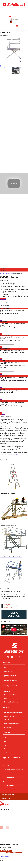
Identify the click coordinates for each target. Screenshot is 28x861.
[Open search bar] (10, 18)
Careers (6, 745)
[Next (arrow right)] (2, 860)
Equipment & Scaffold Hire (13, 712)
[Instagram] (16, 657)
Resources (7, 749)
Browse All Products (10, 680)
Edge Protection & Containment (10, 676)
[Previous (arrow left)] (0, 860)
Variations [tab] (5, 302)
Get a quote (3, 299)
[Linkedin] (7, 657)
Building (7, 691)
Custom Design (9, 716)
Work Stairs (8, 671)
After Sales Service (10, 720)
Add (1, 320)
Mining (6, 698)
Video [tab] (4, 270)
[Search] (11, 21)
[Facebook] (20, 657)
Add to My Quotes (6, 851)
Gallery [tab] (4, 269)
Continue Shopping (4, 856)
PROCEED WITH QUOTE (12, 852)
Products (2, 274)
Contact (6, 741)
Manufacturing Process (11, 723)
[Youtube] (12, 657)
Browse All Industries (11, 702)
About (6, 738)
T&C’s (6, 752)
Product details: (5, 305)
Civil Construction (10, 695)
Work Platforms (9, 274)
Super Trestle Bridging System (12, 454)
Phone (5, 782)
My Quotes (2, 414)
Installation (7, 727)
